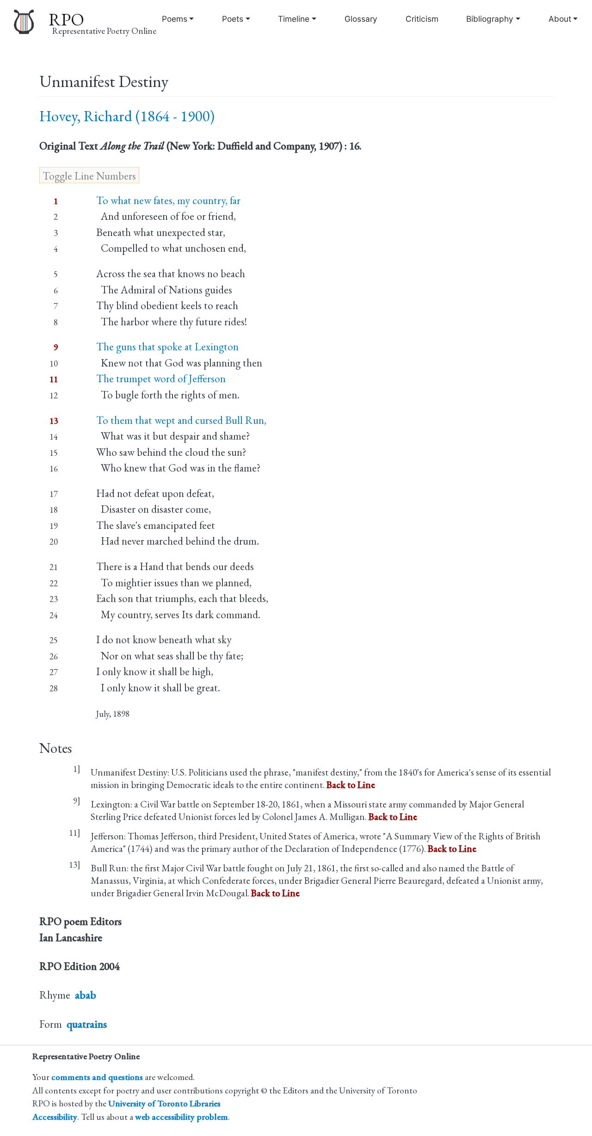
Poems (174, 19)
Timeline (293, 19)
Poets (232, 19)
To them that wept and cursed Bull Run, (181, 420)
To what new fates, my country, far (168, 200)
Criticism (422, 19)
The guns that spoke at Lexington (167, 347)
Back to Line (351, 784)
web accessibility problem (181, 1117)
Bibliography (489, 19)
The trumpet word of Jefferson (161, 378)
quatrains (87, 1024)
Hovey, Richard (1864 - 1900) (127, 116)
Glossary (361, 19)
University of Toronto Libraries (164, 1103)
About (560, 19)
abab (85, 995)
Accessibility (54, 1117)
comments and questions (97, 1077)
